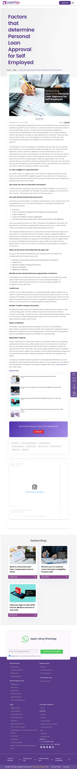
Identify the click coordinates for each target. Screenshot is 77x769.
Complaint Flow (45, 736)
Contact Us (44, 733)
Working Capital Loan (47, 670)
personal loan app (31, 446)
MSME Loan (44, 667)
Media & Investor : (50, 744)
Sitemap (66, 767)
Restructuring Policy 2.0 (17, 724)
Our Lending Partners (16, 742)
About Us (43, 714)
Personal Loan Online (55, 446)
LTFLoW (43, 708)
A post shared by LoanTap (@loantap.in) (35, 516)
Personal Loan (15, 443)
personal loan (62, 364)
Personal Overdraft (16, 676)
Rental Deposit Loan (16, 697)
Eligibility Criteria (15, 708)
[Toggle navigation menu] (72, 2)
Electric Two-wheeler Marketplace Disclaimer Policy (23, 747)
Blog (14, 70)
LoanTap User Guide (46, 727)
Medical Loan (14, 690)
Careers (43, 717)
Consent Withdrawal (17, 717)
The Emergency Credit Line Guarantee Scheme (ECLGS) (24, 731)
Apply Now (65, 2)
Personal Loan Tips (43, 446)
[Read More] (22, 561)
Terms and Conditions (24, 656)
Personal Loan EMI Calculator (29, 443)
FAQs (42, 730)
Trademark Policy (16, 711)
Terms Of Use (14, 736)
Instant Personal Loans (44, 443)
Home (9, 70)
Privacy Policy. (37, 656)
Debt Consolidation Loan (18, 700)
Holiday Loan (25, 449)
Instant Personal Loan (17, 670)
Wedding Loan (15, 449)
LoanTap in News (45, 721)
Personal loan (14, 667)
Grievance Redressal (17, 714)
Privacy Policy (14, 739)
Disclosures (14, 720)
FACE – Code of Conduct (18, 727)
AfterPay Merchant (46, 673)
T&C (47, 767)
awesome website (38, 767)
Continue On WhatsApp (52, 651)
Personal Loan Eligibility (18, 446)
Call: (47, 741)
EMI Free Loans (15, 673)
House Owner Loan (16, 694)
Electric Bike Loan (45, 681)
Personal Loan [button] (39, 119)
